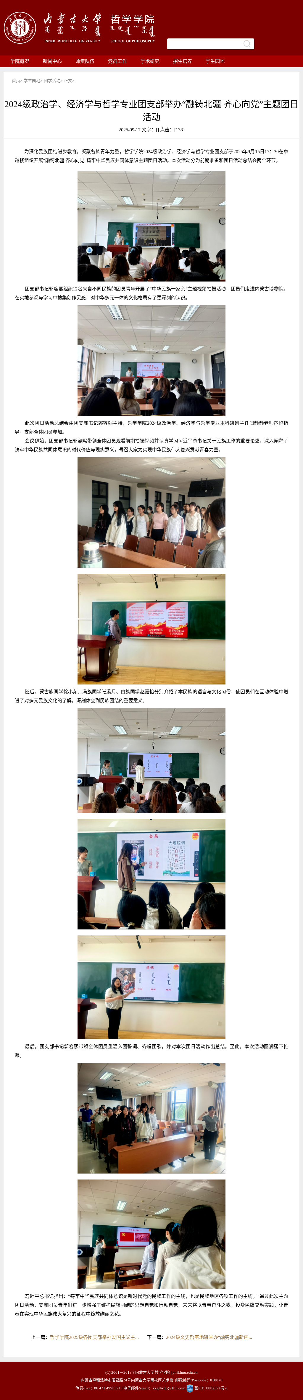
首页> (18, 81)
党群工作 (117, 61)
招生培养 (182, 61)
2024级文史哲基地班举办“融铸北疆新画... (209, 1337)
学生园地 (215, 61)
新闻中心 (52, 61)
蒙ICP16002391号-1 (211, 1388)
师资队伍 (84, 61)
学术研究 (150, 61)
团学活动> (54, 81)
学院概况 (19, 61)
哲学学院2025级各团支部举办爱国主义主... (94, 1337)
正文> (69, 81)
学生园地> (34, 81)
